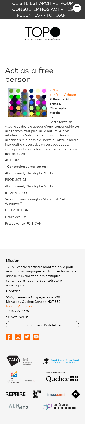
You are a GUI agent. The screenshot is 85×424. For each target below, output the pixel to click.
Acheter (70, 94)
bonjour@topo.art (20, 306)
